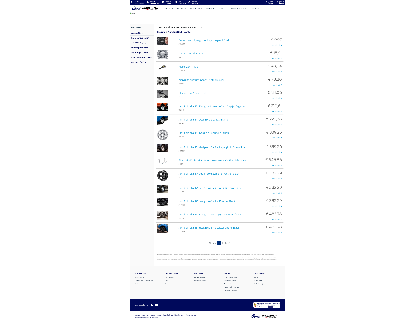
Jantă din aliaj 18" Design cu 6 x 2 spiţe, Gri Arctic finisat (210, 214)
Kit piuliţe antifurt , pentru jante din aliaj (201, 80)
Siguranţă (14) (138, 52)
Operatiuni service (230, 277)
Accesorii (222, 8)
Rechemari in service (231, 287)
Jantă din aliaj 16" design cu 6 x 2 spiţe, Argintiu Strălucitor (212, 147)
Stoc (166, 281)
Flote (137, 284)
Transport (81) (139, 42)
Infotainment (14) (140, 57)
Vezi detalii (276, 45)
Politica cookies (190, 315)
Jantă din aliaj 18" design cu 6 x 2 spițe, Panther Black (209, 227)
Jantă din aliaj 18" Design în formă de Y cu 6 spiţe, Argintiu (212, 106)
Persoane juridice (200, 281)
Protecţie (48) (138, 47)
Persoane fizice (199, 277)
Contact (167, 284)
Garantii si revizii (230, 281)
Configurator (169, 277)
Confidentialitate (177, 315)
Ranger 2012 (175, 31)
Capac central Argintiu (191, 53)
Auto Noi (168, 8)
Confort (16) (138, 62)
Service (209, 8)
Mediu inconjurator (260, 284)
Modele (161, 31)
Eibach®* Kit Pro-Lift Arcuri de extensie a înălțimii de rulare (212, 160)
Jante (187, 31)
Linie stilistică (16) (141, 38)
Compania (254, 8)
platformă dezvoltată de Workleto (146, 317)
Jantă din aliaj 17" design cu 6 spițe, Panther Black (207, 201)
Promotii (181, 8)
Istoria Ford (258, 281)
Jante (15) (136, 33)
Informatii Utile (237, 8)
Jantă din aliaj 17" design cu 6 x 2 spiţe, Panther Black (209, 173)
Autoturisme (139, 277)
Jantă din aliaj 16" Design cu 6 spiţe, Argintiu (204, 133)
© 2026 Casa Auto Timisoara (145, 315)
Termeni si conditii (163, 315)
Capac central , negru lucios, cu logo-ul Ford (204, 40)
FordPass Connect (230, 290)
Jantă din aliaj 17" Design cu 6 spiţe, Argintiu (204, 119)
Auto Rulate (195, 8)
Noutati (256, 277)
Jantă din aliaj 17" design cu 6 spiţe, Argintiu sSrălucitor (210, 188)
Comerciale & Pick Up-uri (144, 281)
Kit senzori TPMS (188, 66)
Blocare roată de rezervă (193, 93)
